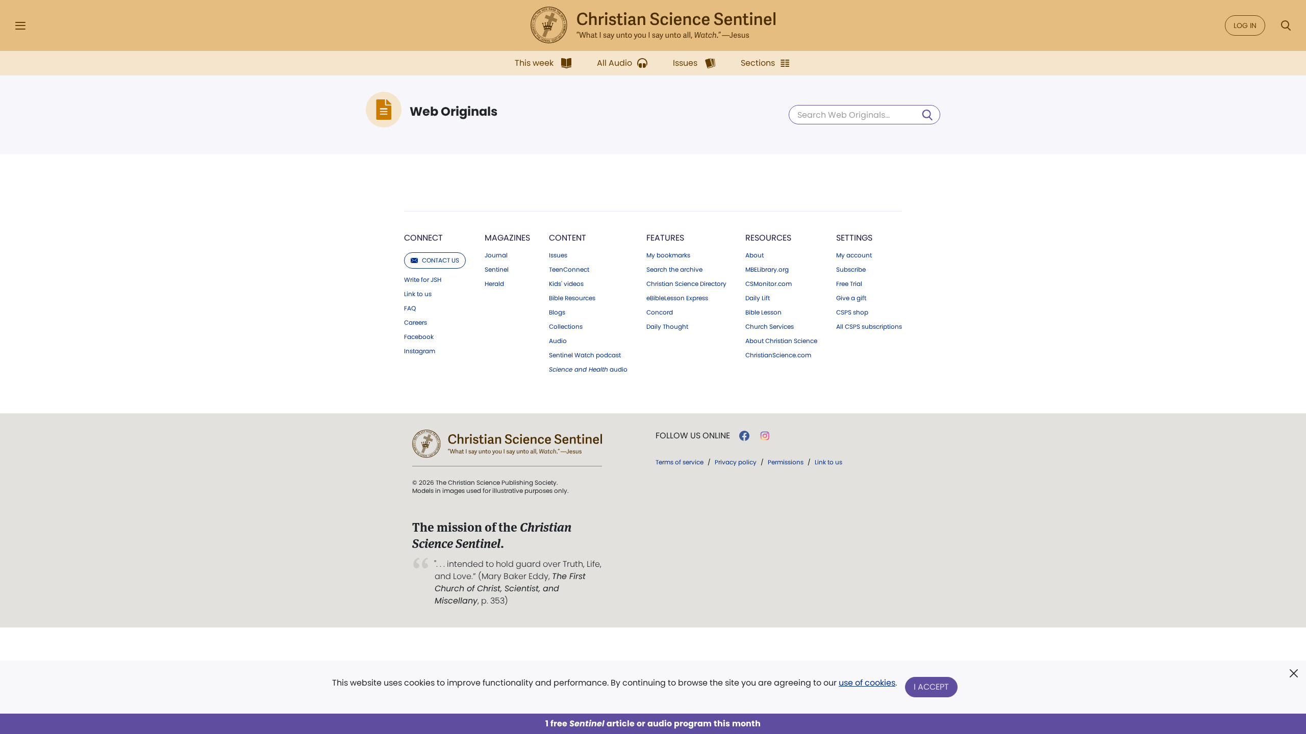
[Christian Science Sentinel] (653, 25)
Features (665, 238)
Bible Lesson (763, 312)
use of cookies (867, 683)
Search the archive (674, 270)
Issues (558, 255)
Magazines (507, 238)
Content (567, 238)
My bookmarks (668, 255)
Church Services (769, 327)
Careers (415, 323)
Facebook (419, 337)
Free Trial (849, 284)
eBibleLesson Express (677, 298)
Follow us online (693, 436)
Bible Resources (572, 298)
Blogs (557, 312)
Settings (854, 238)
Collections (566, 327)
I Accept (931, 687)
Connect (423, 238)
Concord (659, 312)
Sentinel (497, 270)
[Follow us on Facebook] (744, 436)
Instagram (419, 351)
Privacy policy (736, 462)
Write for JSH (422, 280)
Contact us (440, 260)
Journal (496, 255)
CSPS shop (852, 312)
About (754, 255)
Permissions (785, 462)
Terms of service (680, 462)
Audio (558, 341)
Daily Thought (667, 327)
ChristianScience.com (778, 355)
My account (854, 255)
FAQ (410, 308)
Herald (494, 284)
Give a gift (851, 298)
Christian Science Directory (686, 284)
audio (588, 369)
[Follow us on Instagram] (765, 436)
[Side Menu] (20, 25)
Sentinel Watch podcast (585, 355)
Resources (768, 238)
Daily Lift (757, 298)
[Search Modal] (1285, 25)
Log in (1245, 25)
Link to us (418, 294)
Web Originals (453, 111)
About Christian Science (781, 341)
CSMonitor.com (768, 284)
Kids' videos (566, 284)
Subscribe (851, 270)
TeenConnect (569, 270)
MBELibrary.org (767, 270)
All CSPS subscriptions (869, 327)
